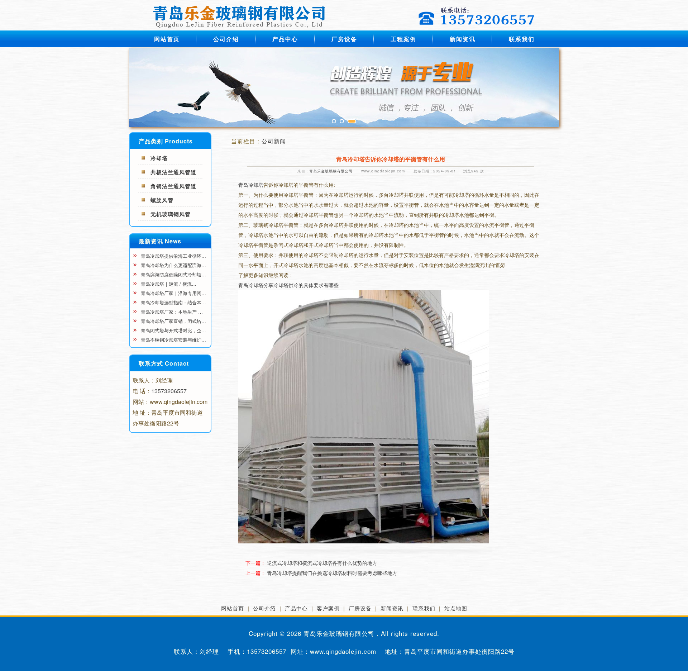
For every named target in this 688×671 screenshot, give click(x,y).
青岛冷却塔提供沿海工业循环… (172, 255)
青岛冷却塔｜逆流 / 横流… (167, 283)
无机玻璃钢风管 (170, 214)
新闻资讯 (463, 39)
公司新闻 (274, 141)
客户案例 (328, 608)
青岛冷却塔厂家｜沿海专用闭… (172, 293)
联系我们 (522, 39)
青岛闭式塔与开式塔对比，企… (172, 330)
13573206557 (169, 391)
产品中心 (285, 39)
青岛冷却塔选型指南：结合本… (172, 302)
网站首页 (167, 39)
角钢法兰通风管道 (173, 186)
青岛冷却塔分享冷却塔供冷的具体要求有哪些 (288, 285)
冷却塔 (159, 158)
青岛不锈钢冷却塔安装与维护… (172, 339)
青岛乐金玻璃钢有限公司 (331, 170)
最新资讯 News (160, 241)
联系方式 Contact (164, 363)
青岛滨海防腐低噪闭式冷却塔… (172, 274)
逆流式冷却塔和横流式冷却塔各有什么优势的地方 (322, 562)
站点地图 (455, 608)
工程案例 (403, 39)
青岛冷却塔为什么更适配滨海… (172, 265)
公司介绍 (226, 39)
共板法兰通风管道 (173, 172)
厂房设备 (344, 39)
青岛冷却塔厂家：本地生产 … (171, 311)
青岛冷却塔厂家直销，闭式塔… (172, 321)
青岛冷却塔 (250, 184)
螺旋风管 (161, 200)
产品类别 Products (166, 141)
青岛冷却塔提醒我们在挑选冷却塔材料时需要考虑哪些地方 (332, 572)
